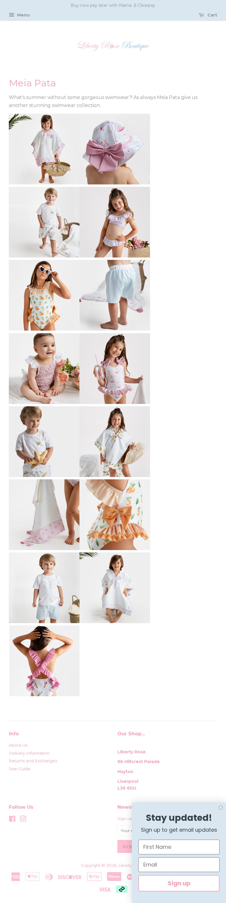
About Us (18, 745)
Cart (211, 15)
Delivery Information (29, 753)
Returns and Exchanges (33, 760)
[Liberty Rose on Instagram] (23, 820)
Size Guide (19, 768)
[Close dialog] (221, 807)
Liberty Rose (131, 865)
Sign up (179, 883)
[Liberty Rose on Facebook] (12, 820)
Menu (23, 15)
